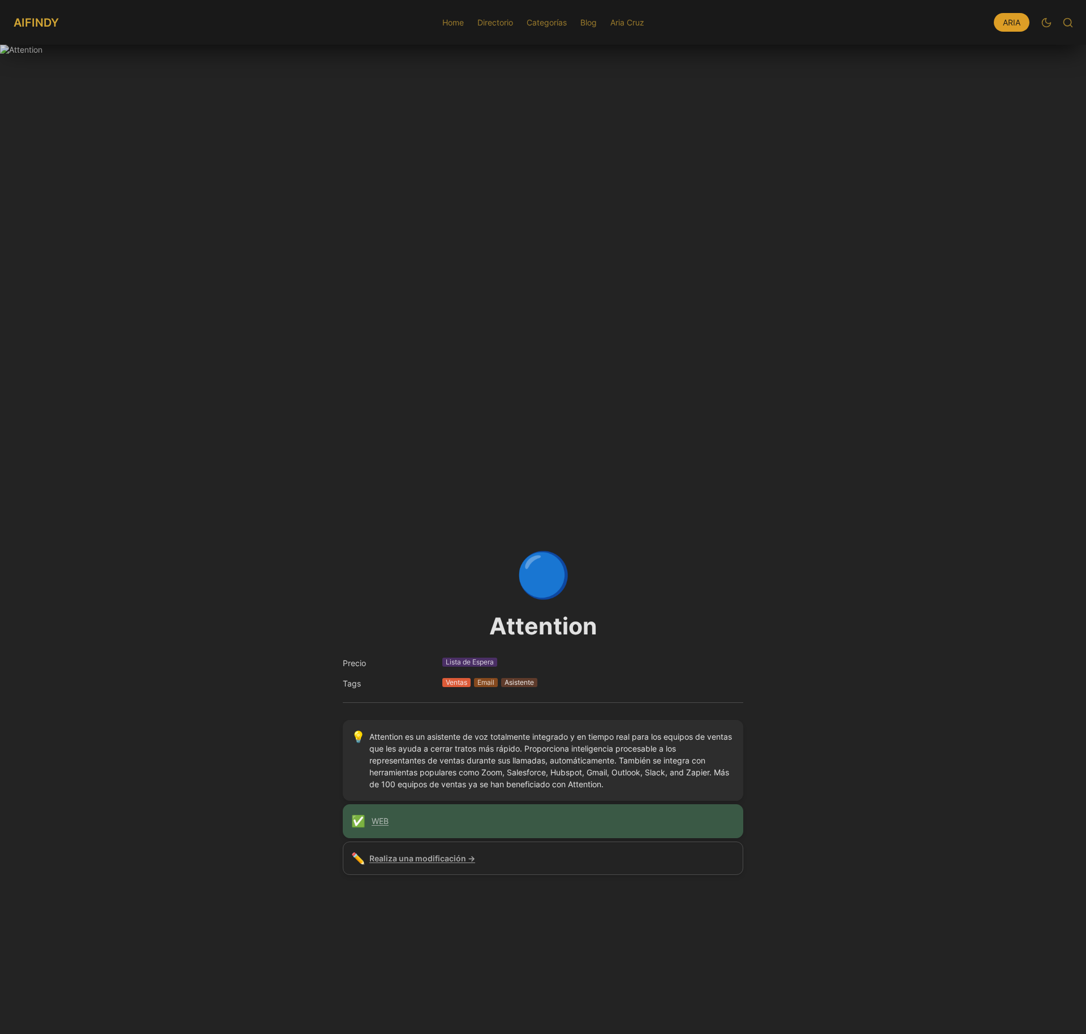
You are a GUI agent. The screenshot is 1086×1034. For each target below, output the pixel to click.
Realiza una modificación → (422, 858)
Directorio (495, 22)
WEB (380, 821)
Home (453, 22)
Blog (588, 22)
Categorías (547, 22)
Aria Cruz (627, 22)
